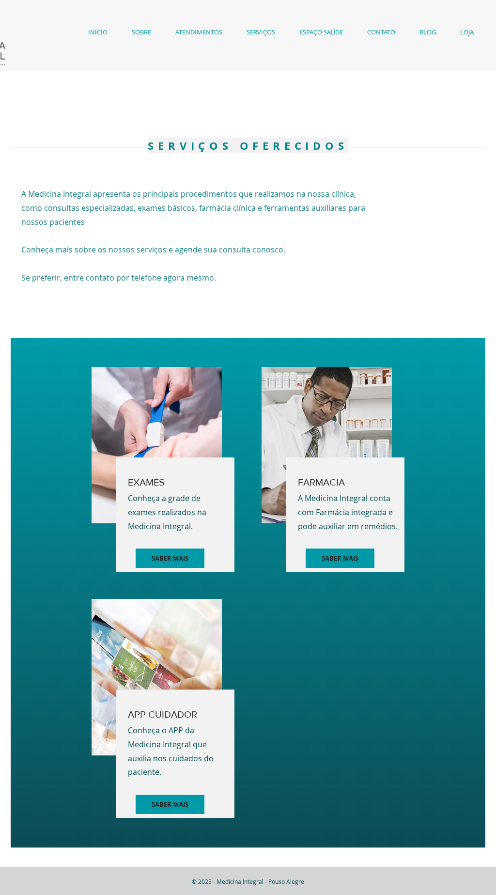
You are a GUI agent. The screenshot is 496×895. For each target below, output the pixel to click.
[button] (141, 32)
